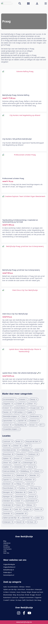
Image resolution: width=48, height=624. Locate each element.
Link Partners (7, 549)
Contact (5, 545)
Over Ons (6, 553)
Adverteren (6, 543)
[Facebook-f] (24, 613)
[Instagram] (18, 613)
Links (4, 551)
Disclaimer (6, 547)
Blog (4, 541)
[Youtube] (29, 613)
